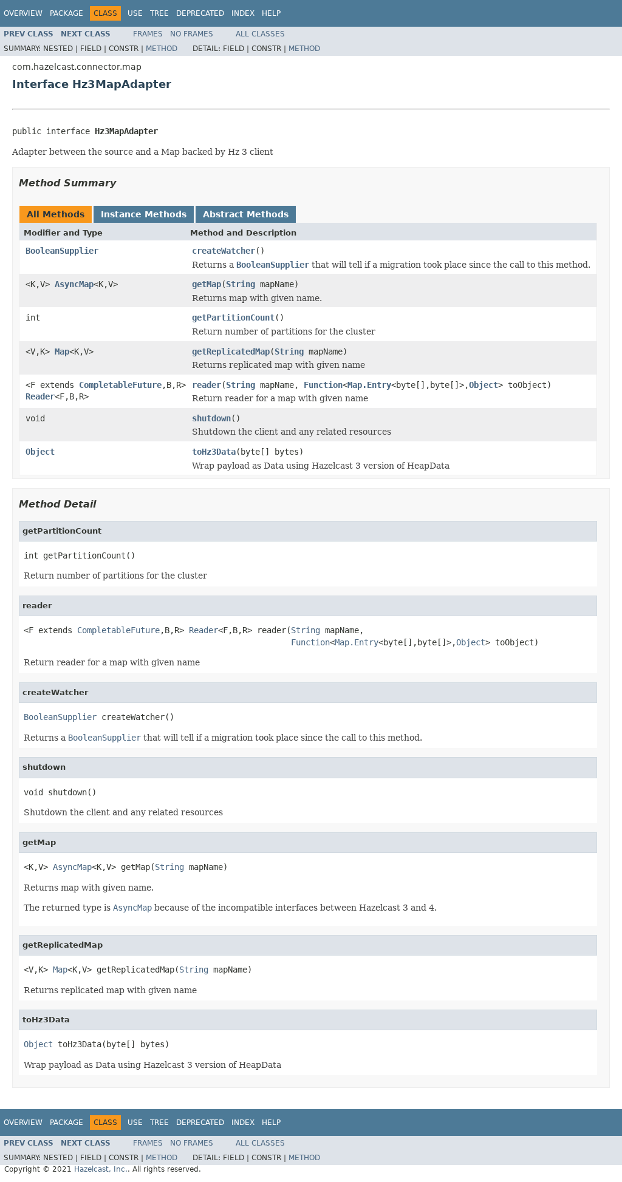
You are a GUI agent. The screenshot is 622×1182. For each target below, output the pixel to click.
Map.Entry (369, 385)
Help (271, 13)
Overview (23, 13)
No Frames (191, 34)
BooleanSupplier (62, 251)
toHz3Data (214, 452)
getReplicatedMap (231, 351)
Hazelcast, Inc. (101, 1169)
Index (243, 13)
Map (62, 351)
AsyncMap (74, 284)
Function (323, 385)
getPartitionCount (233, 317)
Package (66, 13)
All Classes (260, 34)
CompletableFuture (120, 385)
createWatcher (223, 251)
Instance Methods (143, 214)
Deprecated (200, 13)
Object (483, 385)
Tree (159, 13)
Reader (40, 396)
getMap (206, 284)
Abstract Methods (246, 214)
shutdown (211, 418)
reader (206, 385)
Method (161, 48)
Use (135, 13)
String (240, 284)
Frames (148, 34)
